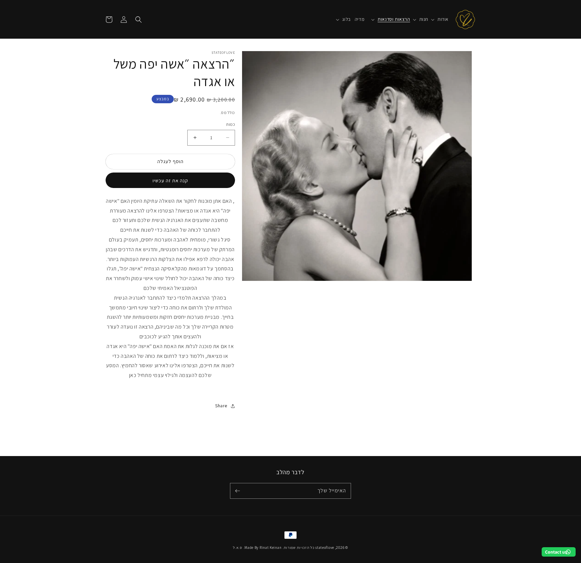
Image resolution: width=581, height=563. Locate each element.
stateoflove (324, 547)
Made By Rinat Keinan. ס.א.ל (257, 547)
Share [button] (221, 406)
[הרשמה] (237, 491)
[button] (438, 19)
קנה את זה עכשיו (170, 180)
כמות (230, 124)
